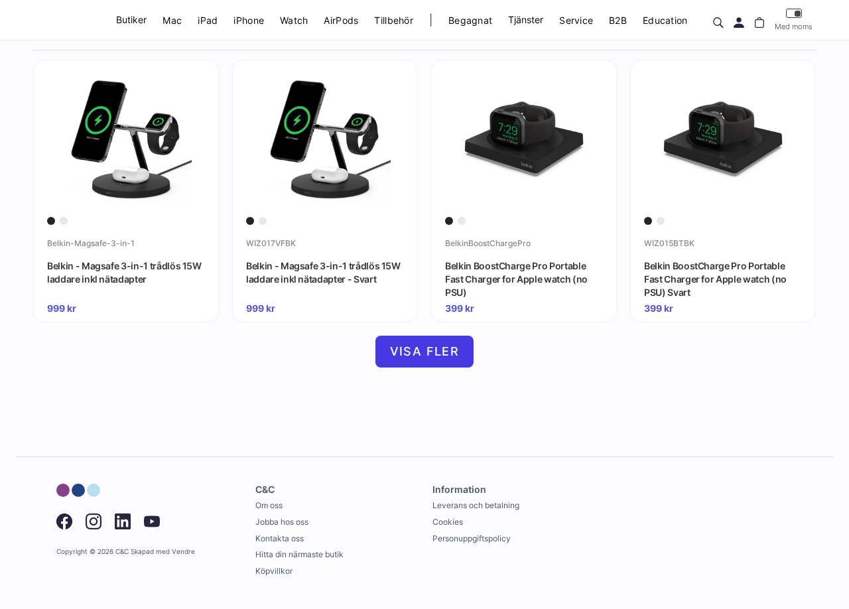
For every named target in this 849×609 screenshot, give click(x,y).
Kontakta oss (279, 538)
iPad (208, 20)
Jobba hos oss (281, 522)
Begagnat (470, 20)
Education (665, 20)
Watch (294, 20)
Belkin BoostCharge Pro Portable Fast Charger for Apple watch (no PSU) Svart (715, 278)
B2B (618, 20)
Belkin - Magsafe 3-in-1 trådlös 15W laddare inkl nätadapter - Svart (323, 272)
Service (576, 20)
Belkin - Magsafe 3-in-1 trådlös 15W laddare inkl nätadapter (124, 272)
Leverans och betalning (475, 505)
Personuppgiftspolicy (471, 538)
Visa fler (425, 351)
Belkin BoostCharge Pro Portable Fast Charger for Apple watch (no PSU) (516, 278)
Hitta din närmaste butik (299, 554)
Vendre (183, 551)
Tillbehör (393, 20)
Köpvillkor (274, 571)
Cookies (447, 522)
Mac (172, 20)
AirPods (341, 20)
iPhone (248, 20)
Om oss (269, 505)
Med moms (794, 26)
